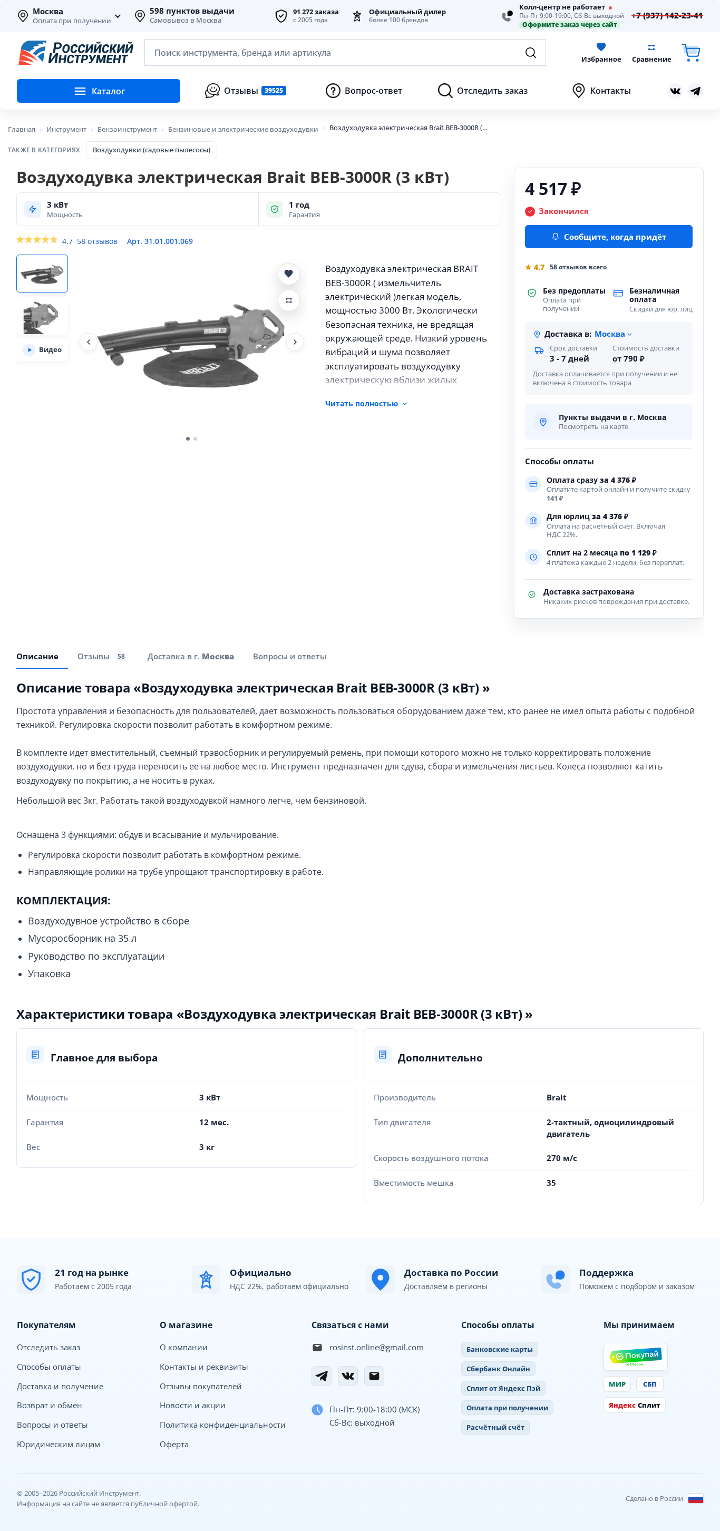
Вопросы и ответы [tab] (289, 656)
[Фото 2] (42, 316)
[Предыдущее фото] (89, 342)
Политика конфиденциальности (223, 1424)
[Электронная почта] (374, 1376)
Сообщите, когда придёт (615, 236)
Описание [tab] (37, 656)
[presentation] (103, 656)
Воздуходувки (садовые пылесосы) (151, 149)
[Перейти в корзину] (691, 52)
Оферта (174, 1444)
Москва (48, 11)
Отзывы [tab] (101, 656)
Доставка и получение (60, 1386)
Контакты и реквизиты (204, 1366)
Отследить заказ (48, 1347)
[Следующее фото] (295, 342)
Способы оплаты (49, 1366)
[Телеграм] (695, 91)
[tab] (191, 656)
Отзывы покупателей (201, 1386)
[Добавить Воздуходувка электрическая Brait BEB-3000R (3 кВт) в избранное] (289, 274)
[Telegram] (322, 1376)
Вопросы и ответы (52, 1424)
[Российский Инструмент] (76, 53)
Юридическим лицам (58, 1444)
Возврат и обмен (49, 1405)
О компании (184, 1347)
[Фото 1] (42, 273)
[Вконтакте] (675, 91)
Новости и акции (193, 1405)
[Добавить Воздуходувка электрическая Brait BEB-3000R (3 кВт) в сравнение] (289, 300)
